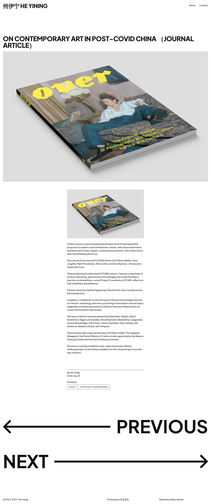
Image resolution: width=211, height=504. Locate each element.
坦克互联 (124, 499)
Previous (162, 426)
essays (72, 387)
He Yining (75, 372)
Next (25, 461)
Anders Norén (176, 499)
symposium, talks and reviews (94, 387)
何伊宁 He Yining (25, 5)
